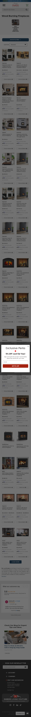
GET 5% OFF (15, 366)
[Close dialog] (28, 346)
